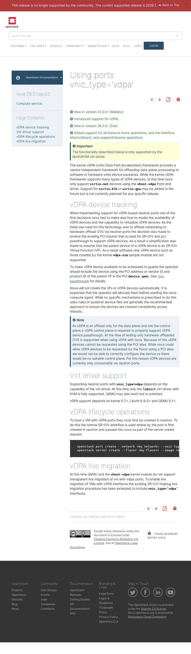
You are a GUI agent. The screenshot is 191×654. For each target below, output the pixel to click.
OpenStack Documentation (42, 77)
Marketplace (97, 46)
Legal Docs (106, 593)
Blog (116, 46)
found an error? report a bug (162, 535)
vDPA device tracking (32, 127)
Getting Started (80, 599)
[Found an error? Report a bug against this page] (178, 100)
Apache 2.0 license (153, 608)
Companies (48, 604)
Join (137, 46)
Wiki (72, 613)
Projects (17, 590)
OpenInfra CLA (108, 621)
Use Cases (37, 46)
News (15, 608)
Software (18, 46)
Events (55, 46)
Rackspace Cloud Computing (147, 616)
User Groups (49, 590)
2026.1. (151, 5)
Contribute (48, 608)
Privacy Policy (108, 617)
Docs (126, 46)
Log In (154, 45)
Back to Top (170, 5)
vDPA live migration (31, 141)
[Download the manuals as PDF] (168, 100)
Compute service (29, 103)
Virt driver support (30, 132)
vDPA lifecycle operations (35, 136)
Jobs (44, 599)
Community (74, 46)
